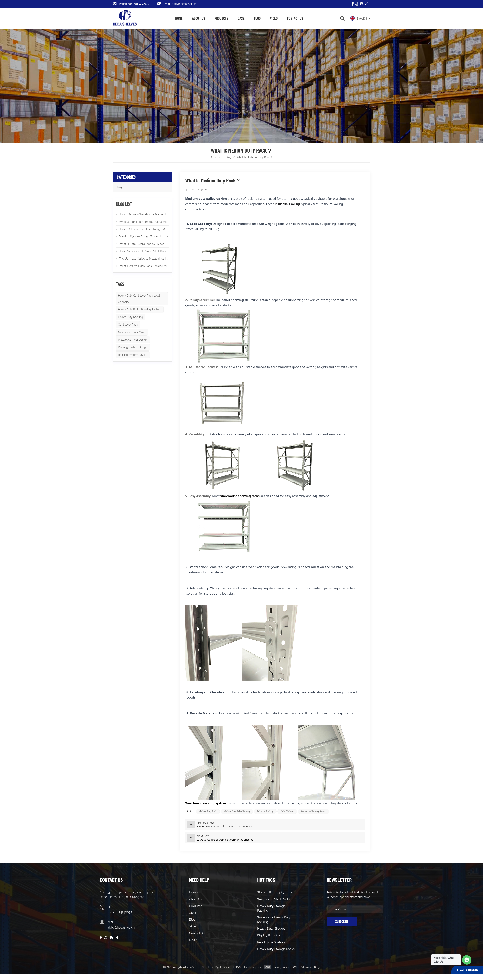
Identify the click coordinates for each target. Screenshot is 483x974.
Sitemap (306, 967)
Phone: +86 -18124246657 (134, 3)
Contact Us (295, 18)
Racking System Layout (132, 354)
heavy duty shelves (271, 928)
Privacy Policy (281, 967)
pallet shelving (287, 811)
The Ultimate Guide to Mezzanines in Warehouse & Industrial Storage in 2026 (144, 258)
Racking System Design (132, 347)
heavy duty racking (130, 317)
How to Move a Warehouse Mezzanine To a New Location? (144, 214)
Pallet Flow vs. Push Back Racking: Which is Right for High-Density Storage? (144, 266)
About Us (198, 18)
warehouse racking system (313, 811)
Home (179, 18)
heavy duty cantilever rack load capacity (139, 298)
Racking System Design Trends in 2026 (144, 236)
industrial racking (265, 811)
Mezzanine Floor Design (132, 339)
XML (295, 967)
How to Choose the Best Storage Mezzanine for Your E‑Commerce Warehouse (144, 229)
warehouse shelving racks (240, 496)
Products (221, 18)
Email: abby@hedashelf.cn (179, 3)
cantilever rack (128, 324)
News (193, 940)
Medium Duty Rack (208, 811)
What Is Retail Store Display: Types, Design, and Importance (144, 244)
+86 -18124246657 (119, 912)
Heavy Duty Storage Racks (276, 949)
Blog (257, 18)
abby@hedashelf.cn (121, 927)
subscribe (341, 921)
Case (241, 18)
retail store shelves (271, 942)
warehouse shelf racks (273, 899)
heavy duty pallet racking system (139, 309)
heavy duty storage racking (271, 908)
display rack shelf (270, 935)
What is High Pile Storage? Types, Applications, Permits (144, 222)
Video (274, 18)
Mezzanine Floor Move (131, 332)
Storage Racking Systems (275, 892)
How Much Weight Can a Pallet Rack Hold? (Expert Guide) (144, 251)
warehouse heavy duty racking (274, 920)
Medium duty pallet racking (237, 811)
